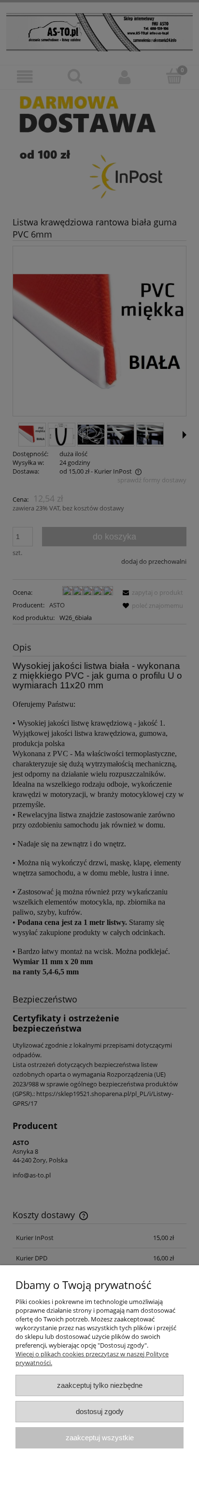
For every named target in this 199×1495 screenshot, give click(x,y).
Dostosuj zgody (100, 1411)
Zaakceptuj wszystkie (100, 1437)
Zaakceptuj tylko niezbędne (99, 1385)
